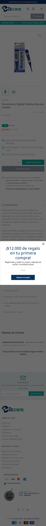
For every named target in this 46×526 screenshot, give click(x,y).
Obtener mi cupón (23, 277)
